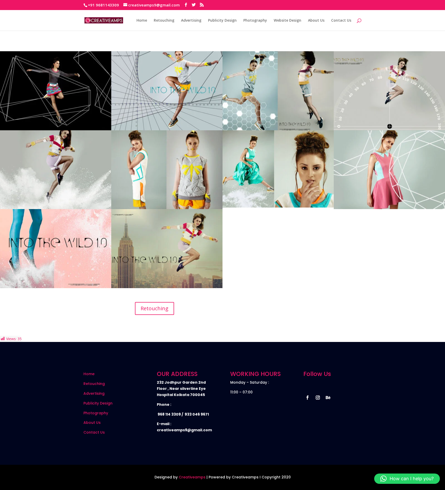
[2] (55, 286)
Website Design (287, 21)
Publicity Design (222, 21)
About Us (316, 21)
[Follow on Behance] (328, 397)
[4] (278, 206)
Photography (255, 21)
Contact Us (341, 21)
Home (141, 21)
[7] (389, 128)
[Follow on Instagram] (318, 397)
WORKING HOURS (255, 374)
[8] (278, 128)
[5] (166, 207)
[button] (407, 479)
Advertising (191, 21)
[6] (55, 207)
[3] (389, 207)
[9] (166, 128)
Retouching (164, 21)
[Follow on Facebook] (307, 397)
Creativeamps (192, 477)
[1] (166, 286)
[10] (55, 128)
